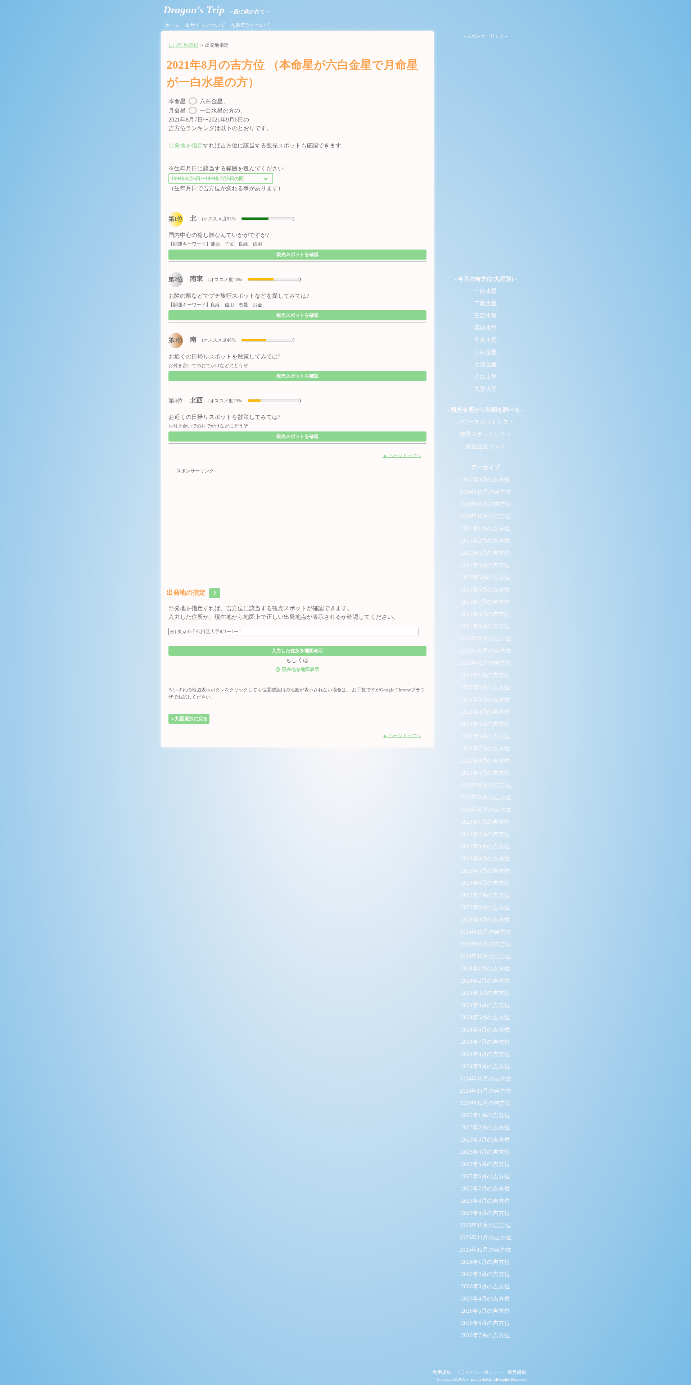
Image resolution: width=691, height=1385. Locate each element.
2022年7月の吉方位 (485, 748)
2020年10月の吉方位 (485, 492)
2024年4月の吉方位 (485, 1005)
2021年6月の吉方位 (485, 589)
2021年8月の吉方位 (485, 614)
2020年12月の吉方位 (485, 516)
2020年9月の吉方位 (485, 479)
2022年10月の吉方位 (485, 785)
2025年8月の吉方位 (485, 1201)
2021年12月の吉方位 (485, 663)
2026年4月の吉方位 (485, 1298)
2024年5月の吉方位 (485, 1017)
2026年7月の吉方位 (485, 1335)
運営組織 (516, 1372)
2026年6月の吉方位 (485, 1323)
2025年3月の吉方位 (485, 1140)
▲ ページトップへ (402, 455)
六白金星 (485, 352)
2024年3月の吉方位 (485, 993)
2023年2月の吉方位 (485, 834)
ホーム (172, 25)
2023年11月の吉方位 (485, 944)
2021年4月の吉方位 (485, 565)
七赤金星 (485, 364)
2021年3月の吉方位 (485, 553)
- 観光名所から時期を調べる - (485, 410)
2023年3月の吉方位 (485, 846)
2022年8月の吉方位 (485, 761)
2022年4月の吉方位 (485, 712)
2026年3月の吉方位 (485, 1286)
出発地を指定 (185, 145)
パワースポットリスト (485, 422)
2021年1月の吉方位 (485, 528)
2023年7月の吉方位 (485, 895)
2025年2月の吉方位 (485, 1127)
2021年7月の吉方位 (485, 602)
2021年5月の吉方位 (485, 577)
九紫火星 (485, 389)
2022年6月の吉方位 (485, 736)
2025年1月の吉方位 (485, 1115)
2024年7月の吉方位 (485, 1042)
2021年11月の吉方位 (485, 651)
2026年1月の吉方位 (485, 1262)
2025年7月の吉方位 (485, 1188)
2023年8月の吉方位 (485, 907)
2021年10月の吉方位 (485, 638)
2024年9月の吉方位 (485, 1066)
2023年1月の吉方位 (485, 822)
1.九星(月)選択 (183, 45)
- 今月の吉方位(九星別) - (485, 279)
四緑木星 (485, 328)
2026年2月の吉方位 (485, 1274)
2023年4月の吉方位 (485, 858)
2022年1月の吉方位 (485, 675)
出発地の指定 (192, 592)
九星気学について (250, 25)
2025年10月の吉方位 (485, 1225)
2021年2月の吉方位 (485, 541)
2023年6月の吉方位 (485, 883)
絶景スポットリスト (485, 434)
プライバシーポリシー (479, 1372)
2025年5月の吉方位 (485, 1164)
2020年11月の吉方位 (485, 504)
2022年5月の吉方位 (485, 724)
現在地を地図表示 (297, 669)
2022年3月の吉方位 (485, 699)
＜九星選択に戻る (189, 718)
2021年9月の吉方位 (485, 626)
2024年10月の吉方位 (485, 1078)
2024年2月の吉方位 (485, 981)
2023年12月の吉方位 (485, 956)
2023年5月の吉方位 (485, 871)
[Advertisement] (297, 525)
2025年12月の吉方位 (485, 1250)
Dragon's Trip (216, 9)
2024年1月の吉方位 (485, 968)
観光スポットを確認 (297, 254)
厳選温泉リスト (485, 446)
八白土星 (485, 377)
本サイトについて (205, 25)
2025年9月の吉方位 (485, 1213)
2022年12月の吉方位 (485, 809)
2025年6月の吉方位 (485, 1176)
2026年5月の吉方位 (485, 1311)
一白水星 (485, 291)
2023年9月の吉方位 (485, 920)
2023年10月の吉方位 (485, 932)
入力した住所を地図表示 (297, 650)
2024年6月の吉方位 (485, 1030)
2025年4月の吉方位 (485, 1152)
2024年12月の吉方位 (485, 1103)
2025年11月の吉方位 (485, 1237)
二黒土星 (485, 303)
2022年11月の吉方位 (485, 797)
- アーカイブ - (485, 467)
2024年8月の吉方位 (485, 1054)
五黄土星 (485, 340)
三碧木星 (485, 315)
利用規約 (442, 1372)
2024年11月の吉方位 (485, 1091)
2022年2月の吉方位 (485, 687)
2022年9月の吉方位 (485, 773)
